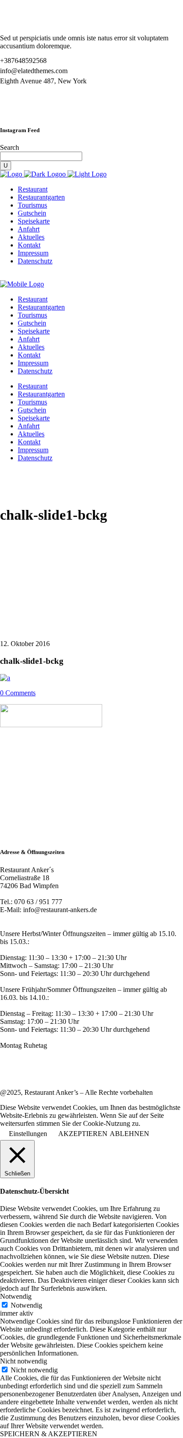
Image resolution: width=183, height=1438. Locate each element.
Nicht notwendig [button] (23, 1361)
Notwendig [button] (16, 1296)
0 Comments (18, 693)
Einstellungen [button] (28, 1133)
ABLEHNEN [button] (129, 1133)
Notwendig (26, 1305)
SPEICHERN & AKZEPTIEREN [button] (48, 1434)
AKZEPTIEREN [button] (82, 1133)
